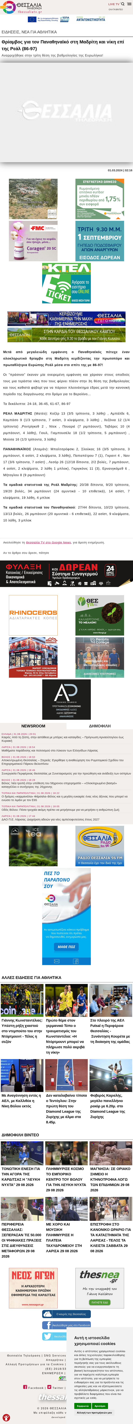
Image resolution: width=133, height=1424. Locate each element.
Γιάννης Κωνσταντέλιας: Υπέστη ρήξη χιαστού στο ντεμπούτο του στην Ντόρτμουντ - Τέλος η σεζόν (22, 1031)
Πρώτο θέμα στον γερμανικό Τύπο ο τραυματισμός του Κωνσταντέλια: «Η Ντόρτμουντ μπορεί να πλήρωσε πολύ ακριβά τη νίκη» (65, 1036)
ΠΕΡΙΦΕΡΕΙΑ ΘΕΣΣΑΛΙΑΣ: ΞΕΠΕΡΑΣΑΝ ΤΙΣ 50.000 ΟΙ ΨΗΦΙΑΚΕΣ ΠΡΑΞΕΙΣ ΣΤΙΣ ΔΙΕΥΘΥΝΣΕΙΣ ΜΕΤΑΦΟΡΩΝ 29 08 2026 (22, 1240)
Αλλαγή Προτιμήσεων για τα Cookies (35, 1364)
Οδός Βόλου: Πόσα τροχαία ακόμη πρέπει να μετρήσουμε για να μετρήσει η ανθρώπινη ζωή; (61, 808)
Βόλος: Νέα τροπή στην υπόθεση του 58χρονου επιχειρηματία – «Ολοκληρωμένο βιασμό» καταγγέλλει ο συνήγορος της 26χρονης (59, 783)
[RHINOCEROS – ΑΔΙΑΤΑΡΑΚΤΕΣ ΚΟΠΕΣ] (33, 615)
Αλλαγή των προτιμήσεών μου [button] (94, 1412)
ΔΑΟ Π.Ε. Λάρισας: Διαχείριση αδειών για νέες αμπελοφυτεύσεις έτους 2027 (50, 818)
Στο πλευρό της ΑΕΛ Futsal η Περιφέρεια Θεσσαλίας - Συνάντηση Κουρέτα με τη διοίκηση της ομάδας (110, 1031)
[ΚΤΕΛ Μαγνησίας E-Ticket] (66, 283)
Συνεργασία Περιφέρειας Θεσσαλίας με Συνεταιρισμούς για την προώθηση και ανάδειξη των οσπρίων (66, 772)
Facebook (35, 1388)
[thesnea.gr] (99, 1288)
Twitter (57, 1388)
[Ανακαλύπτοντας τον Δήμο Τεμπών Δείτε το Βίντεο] (33, 199)
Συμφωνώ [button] (83, 1406)
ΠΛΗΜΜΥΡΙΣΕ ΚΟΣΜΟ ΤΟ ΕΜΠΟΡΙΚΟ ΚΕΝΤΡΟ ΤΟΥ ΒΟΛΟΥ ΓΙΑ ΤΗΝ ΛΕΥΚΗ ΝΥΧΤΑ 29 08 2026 (66, 1179)
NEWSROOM (33, 726)
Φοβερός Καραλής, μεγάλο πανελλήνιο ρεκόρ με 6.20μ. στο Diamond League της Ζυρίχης (107, 1106)
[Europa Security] (66, 573)
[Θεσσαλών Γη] (66, 335)
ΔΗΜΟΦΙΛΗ (100, 726)
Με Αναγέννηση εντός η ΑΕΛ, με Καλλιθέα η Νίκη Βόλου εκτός (21, 1100)
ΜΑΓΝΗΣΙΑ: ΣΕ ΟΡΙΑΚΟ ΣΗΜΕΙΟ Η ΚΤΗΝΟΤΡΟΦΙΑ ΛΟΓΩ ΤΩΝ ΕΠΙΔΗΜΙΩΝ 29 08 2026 (110, 1179)
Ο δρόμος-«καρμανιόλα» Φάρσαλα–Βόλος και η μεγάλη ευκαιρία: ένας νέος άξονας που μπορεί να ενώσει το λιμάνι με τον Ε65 (64, 797)
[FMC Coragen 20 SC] (33, 241)
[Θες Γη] (99, 615)
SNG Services (55, 1355)
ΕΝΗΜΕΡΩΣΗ (52, 1373)
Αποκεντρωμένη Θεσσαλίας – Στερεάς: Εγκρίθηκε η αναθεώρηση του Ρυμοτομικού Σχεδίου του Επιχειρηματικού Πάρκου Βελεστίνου (63, 760)
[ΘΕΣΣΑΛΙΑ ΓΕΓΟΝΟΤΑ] (66, 318)
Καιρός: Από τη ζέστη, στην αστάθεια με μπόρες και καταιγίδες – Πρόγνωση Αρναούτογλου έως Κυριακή (63, 737)
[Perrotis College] (99, 657)
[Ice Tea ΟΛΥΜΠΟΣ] (33, 846)
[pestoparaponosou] (66, 916)
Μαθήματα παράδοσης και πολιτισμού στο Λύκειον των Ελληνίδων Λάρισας (50, 749)
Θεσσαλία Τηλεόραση (24, 1355)
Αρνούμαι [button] (100, 1406)
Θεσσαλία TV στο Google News (48, 542)
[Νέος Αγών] (33, 1288)
